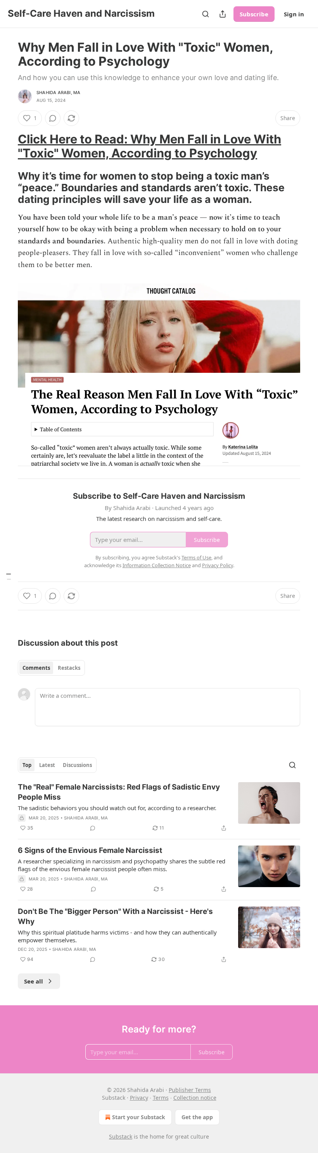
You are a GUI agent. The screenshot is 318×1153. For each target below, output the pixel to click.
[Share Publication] (222, 14)
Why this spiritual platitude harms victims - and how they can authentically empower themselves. (117, 936)
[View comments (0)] (52, 118)
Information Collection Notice (157, 565)
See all (33, 981)
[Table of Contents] (8, 576)
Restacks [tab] (69, 667)
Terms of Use (196, 557)
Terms (161, 1097)
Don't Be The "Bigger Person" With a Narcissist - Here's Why (115, 916)
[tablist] (51, 668)
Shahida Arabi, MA (58, 92)
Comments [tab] (36, 667)
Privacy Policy (217, 565)
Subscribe (254, 14)
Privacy (139, 1097)
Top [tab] (26, 765)
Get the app (197, 1117)
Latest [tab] (47, 765)
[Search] (205, 14)
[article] (159, 807)
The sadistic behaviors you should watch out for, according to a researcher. (117, 808)
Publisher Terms (190, 1090)
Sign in (294, 14)
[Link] (7, 146)
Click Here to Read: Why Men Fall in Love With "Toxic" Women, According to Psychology (149, 146)
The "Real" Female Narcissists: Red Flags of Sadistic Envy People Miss (119, 792)
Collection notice (194, 1097)
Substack (120, 1136)
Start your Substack (138, 1117)
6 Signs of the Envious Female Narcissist (90, 850)
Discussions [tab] (77, 765)
